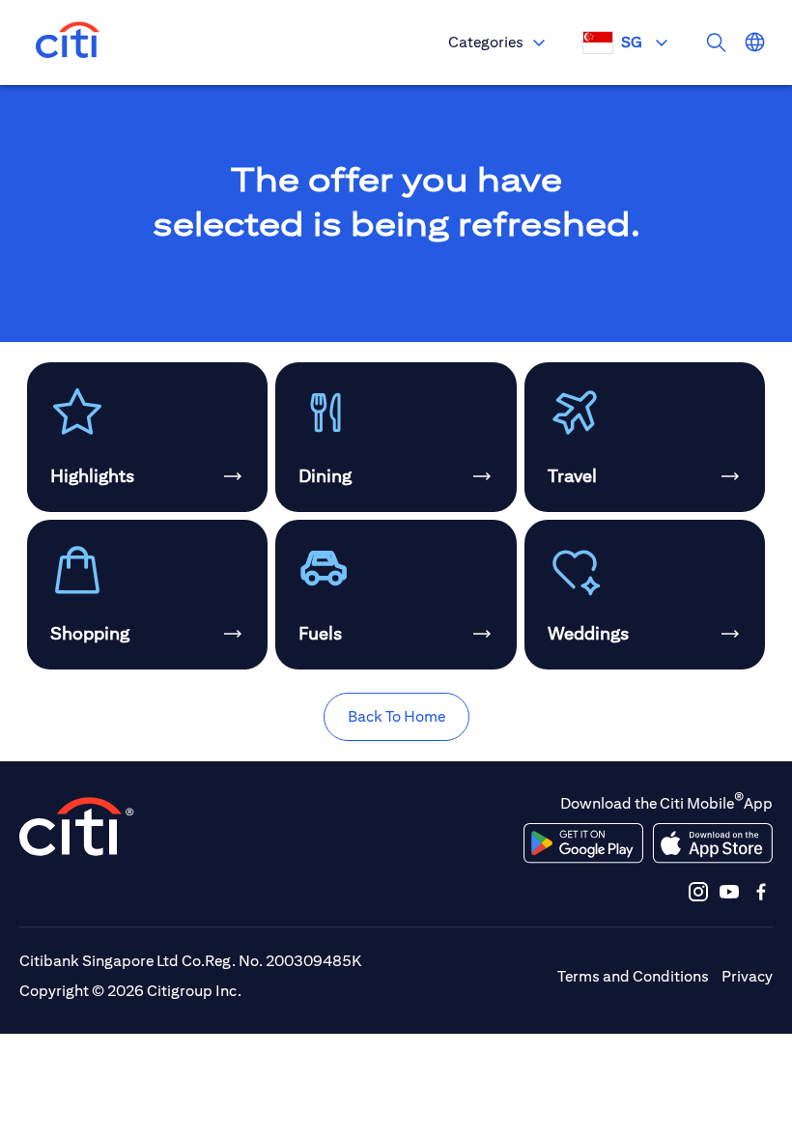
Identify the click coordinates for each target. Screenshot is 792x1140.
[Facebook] (761, 891)
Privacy (747, 976)
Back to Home (396, 716)
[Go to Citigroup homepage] (77, 826)
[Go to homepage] (67, 42)
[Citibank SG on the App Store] (712, 843)
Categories (485, 42)
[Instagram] (698, 891)
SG (631, 42)
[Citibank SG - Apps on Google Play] (583, 843)
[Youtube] (729, 891)
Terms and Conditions (633, 976)
